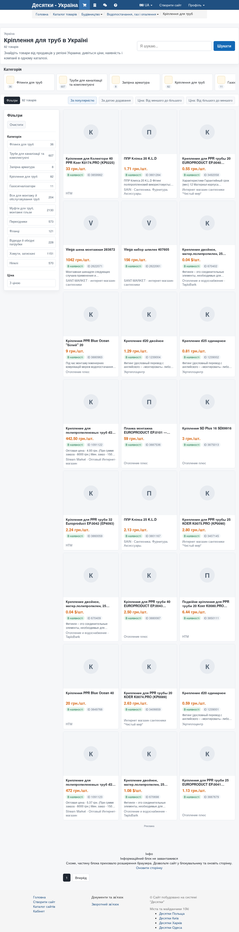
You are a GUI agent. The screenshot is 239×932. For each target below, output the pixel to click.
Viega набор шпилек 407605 (146, 249)
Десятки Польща (172, 913)
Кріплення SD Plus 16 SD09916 (207, 428)
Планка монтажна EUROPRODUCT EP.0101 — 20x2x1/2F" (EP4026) (145, 430)
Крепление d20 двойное (144, 341)
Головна (39, 897)
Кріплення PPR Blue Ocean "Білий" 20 (87, 343)
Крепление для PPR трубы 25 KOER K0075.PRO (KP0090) (206, 521)
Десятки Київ (169, 918)
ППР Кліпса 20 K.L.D (140, 158)
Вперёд (81, 877)
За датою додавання (116, 100)
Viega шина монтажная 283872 (90, 249)
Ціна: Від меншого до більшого (160, 100)
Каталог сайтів (44, 906)
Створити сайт (170, 5)
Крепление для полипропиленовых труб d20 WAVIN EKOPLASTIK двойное (90, 430)
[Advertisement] (149, 839)
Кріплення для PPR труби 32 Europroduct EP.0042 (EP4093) (90, 521)
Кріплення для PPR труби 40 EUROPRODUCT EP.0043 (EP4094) (147, 604)
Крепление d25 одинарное (204, 341)
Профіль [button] (195, 5)
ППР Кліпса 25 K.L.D (140, 519)
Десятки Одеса (170, 927)
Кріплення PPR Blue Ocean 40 (90, 693)
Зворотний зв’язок (105, 904)
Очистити (16, 124)
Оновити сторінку (149, 867)
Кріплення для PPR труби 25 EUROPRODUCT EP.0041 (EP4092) (205, 782)
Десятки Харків (170, 922)
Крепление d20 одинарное (204, 693)
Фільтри (12, 100)
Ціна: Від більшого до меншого (210, 100)
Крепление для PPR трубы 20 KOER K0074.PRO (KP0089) (148, 695)
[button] (146, 5)
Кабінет (39, 911)
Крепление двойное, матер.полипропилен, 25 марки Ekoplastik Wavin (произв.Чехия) (144, 782)
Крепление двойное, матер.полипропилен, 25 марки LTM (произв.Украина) (89, 604)
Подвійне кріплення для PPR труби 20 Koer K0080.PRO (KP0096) (205, 604)
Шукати (224, 46)
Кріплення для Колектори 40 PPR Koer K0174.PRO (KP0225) (90, 160)
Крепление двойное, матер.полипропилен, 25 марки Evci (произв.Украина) (205, 251)
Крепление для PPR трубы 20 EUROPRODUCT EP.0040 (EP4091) (206, 160)
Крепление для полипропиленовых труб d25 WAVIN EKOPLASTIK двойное (90, 782)
